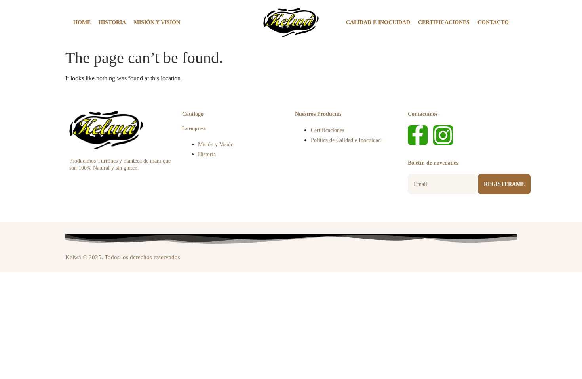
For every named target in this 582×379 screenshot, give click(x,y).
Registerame (504, 184)
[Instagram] (443, 135)
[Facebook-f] (418, 135)
